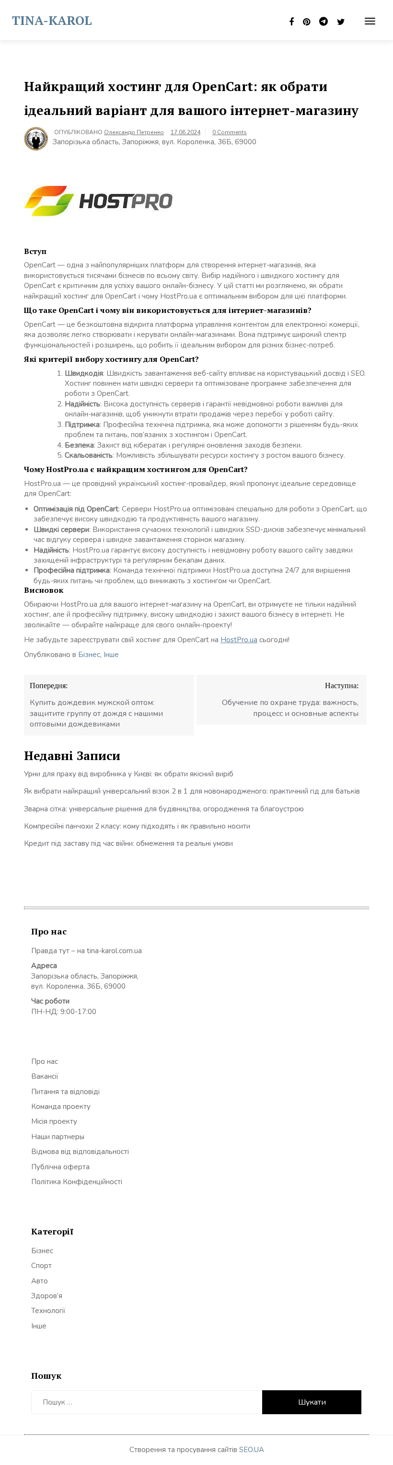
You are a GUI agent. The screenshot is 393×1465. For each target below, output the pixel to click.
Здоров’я (46, 1296)
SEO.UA (251, 1449)
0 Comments (229, 132)
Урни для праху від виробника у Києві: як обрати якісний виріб (128, 774)
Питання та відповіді (65, 1091)
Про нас (44, 1061)
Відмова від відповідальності (80, 1151)
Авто (39, 1281)
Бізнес (89, 654)
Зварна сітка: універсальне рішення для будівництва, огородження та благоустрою (164, 809)
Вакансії (44, 1076)
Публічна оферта (60, 1167)
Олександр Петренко (134, 132)
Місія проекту (54, 1121)
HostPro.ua (238, 640)
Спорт (41, 1265)
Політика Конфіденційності (76, 1182)
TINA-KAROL (52, 20)
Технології (48, 1310)
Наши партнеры (57, 1137)
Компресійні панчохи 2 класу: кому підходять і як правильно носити (137, 826)
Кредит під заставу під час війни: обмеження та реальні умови (128, 843)
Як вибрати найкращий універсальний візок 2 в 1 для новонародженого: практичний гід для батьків (192, 791)
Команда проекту (61, 1106)
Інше (111, 654)
